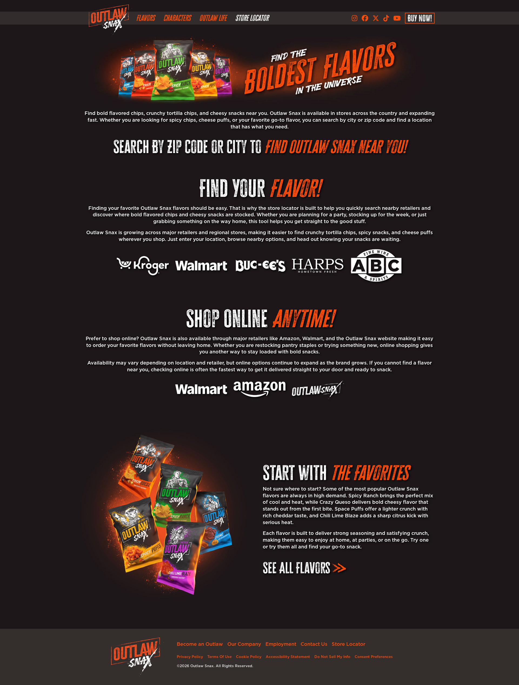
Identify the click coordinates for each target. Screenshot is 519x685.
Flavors (145, 18)
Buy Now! (420, 18)
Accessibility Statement (288, 656)
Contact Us (314, 644)
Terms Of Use (219, 656)
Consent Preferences (374, 656)
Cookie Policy (248, 656)
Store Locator (251, 18)
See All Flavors (296, 568)
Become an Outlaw (200, 644)
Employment (280, 644)
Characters (177, 18)
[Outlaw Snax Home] (110, 20)
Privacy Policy (190, 656)
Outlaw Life (213, 18)
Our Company (244, 644)
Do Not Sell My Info (332, 656)
